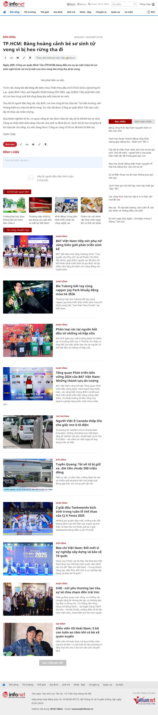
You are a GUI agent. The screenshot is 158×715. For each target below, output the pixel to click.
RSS (153, 12)
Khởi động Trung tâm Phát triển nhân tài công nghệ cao (66, 219)
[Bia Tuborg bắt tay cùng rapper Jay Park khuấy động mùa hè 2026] (28, 297)
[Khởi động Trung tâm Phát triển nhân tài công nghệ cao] (66, 205)
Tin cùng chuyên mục (18, 229)
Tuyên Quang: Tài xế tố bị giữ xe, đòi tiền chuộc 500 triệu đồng (78, 468)
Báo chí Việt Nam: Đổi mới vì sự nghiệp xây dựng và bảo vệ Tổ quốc (79, 552)
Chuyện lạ (101, 12)
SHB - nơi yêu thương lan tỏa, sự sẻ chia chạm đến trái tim (78, 590)
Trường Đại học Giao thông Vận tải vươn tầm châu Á (13, 219)
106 (118, 199)
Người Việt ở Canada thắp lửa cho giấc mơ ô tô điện (79, 423)
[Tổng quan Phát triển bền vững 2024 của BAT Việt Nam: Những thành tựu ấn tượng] (28, 383)
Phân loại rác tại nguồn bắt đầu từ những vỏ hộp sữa (76, 331)
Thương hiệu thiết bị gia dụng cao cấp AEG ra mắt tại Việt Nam (40, 219)
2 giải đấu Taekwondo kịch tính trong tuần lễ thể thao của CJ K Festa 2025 (76, 511)
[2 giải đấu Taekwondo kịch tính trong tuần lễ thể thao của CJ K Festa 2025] (28, 518)
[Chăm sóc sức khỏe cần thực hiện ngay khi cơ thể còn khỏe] (92, 205)
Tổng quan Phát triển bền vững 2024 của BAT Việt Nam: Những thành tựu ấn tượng (78, 377)
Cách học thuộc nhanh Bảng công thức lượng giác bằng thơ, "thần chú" (129, 140)
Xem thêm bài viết (52, 662)
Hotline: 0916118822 (100, 4)
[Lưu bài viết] (30, 57)
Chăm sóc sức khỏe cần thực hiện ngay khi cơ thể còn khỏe (91, 219)
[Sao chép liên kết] (24, 57)
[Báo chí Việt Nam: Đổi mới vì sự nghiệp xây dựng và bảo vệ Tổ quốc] (28, 559)
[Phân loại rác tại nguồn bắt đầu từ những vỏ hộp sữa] (28, 340)
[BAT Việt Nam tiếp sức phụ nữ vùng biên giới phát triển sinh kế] (28, 252)
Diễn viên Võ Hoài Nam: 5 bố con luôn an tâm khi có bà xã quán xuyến (77, 632)
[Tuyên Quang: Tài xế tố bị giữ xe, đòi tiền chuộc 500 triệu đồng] (28, 475)
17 (147, 141)
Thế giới (44, 12)
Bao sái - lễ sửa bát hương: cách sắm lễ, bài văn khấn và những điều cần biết (131, 209)
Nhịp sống (61, 236)
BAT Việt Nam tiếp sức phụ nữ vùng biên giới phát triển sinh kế (79, 245)
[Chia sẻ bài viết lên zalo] (11, 57)
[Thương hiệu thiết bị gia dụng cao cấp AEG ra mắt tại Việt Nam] (40, 205)
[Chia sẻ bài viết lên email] (17, 57)
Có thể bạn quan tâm (18, 191)
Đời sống (14, 12)
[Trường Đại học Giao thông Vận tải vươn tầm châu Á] (14, 205)
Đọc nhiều (120, 121)
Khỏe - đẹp (85, 12)
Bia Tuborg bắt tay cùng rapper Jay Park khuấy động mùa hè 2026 (77, 290)
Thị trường (30, 12)
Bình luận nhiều (143, 121)
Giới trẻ (71, 12)
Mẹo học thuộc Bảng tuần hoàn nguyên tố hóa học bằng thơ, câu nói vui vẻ (130, 165)
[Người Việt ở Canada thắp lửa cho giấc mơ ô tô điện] (28, 432)
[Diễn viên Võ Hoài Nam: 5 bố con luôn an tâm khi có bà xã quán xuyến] (28, 639)
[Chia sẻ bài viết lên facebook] (5, 57)
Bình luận (10, 144)
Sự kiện (129, 12)
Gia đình (58, 12)
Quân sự (115, 12)
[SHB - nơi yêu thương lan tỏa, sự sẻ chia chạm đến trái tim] (28, 599)
